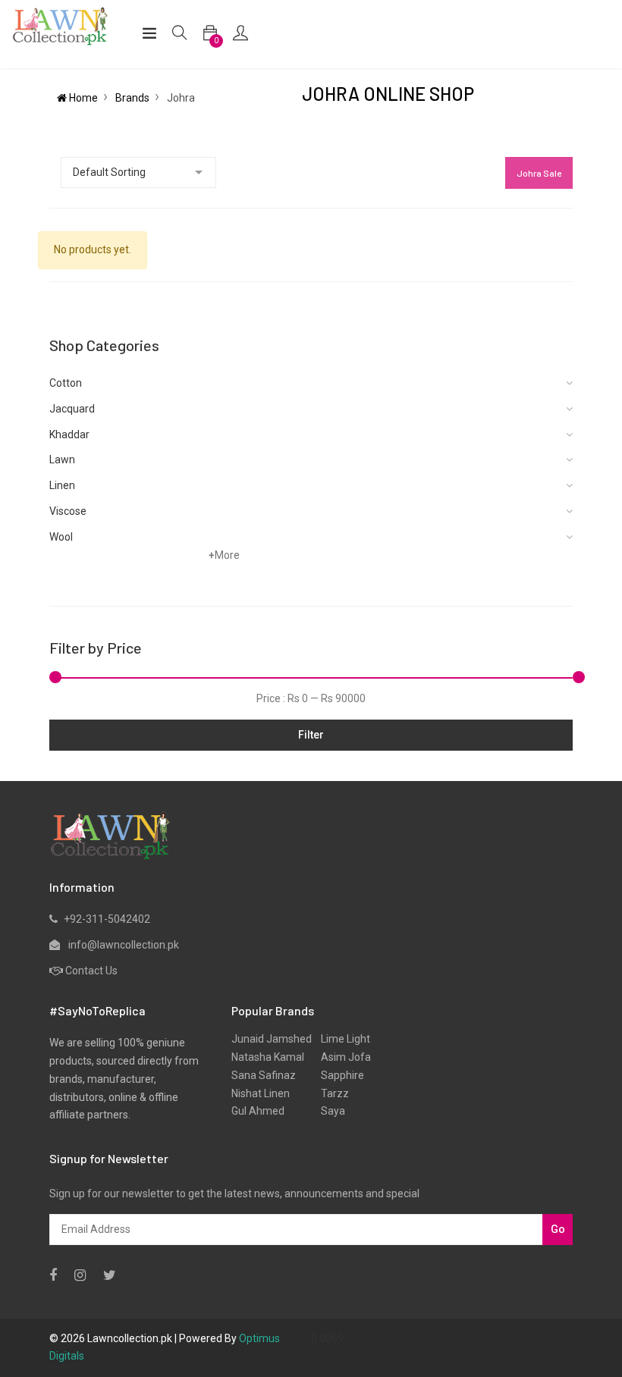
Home (82, 98)
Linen (62, 485)
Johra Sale (539, 173)
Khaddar (69, 434)
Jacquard (72, 409)
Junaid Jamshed (271, 1039)
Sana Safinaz (263, 1075)
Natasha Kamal (267, 1057)
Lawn (62, 459)
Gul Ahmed (257, 1111)
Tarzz (330, 1093)
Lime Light (341, 1039)
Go (558, 1229)
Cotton (65, 383)
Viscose (67, 511)
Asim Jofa (341, 1057)
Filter (311, 735)
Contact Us (91, 971)
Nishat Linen (260, 1093)
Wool (61, 537)
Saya (328, 1111)
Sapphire (338, 1075)
